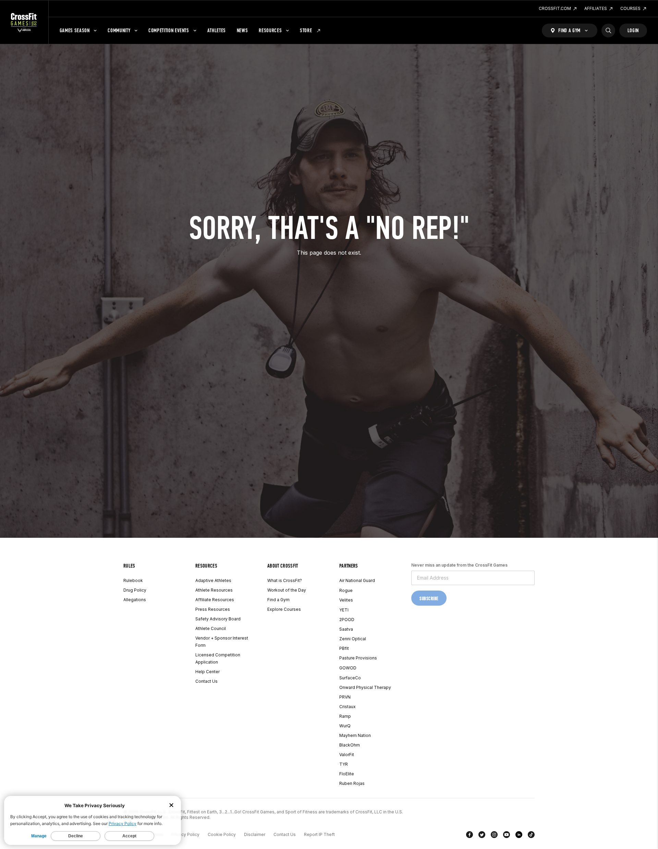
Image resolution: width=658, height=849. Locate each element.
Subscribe (428, 599)
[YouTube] (506, 836)
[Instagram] (494, 836)
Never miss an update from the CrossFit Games (459, 565)
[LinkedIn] (518, 836)
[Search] (608, 30)
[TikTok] (531, 836)
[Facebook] (469, 836)
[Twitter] (481, 836)
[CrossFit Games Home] (24, 22)
